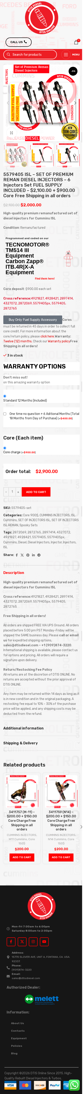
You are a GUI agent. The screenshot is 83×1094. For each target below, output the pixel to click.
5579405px (55, 537)
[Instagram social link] (33, 941)
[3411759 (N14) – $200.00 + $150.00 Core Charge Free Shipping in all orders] (61, 791)
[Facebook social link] (16, 555)
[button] (7, 103)
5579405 (39, 537)
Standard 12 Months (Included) (25, 400)
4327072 (63, 532)
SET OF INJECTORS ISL (34, 520)
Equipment (19, 1038)
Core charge (19, 452)
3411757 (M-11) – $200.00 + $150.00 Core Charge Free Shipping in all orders (22, 820)
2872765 (34, 532)
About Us (17, 1023)
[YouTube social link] (44, 941)
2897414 (48, 532)
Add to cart (36, 492)
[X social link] (22, 555)
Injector (56, 542)
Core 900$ (30, 515)
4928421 (24, 537)
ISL (5, 547)
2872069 (19, 532)
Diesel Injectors (39, 542)
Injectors (69, 542)
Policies (16, 1045)
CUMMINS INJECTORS (55, 515)
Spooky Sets (28, 525)
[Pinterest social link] (28, 555)
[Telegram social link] (39, 555)
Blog (14, 1053)
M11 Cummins (18, 839)
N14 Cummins (57, 839)
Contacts (18, 1030)
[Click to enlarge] (12, 133)
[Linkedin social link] (33, 555)
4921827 (9, 537)
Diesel (22, 542)
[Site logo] (41, 18)
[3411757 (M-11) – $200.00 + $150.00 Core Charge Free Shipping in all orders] (22, 791)
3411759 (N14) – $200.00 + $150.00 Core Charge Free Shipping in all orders (61, 820)
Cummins (10, 542)
